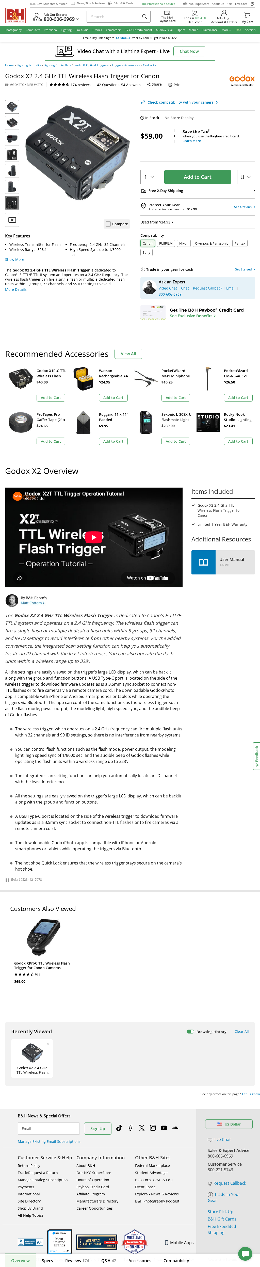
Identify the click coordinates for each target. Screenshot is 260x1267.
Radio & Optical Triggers (91, 65)
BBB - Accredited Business (30, 1242)
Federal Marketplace (152, 1165)
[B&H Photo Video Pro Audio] (17, 15)
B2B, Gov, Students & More (48, 4)
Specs (47, 1260)
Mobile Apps (182, 1242)
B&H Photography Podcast (157, 1201)
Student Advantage (151, 1172)
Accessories (139, 1260)
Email (26, 1128)
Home (9, 65)
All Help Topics (30, 1215)
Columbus (123, 38)
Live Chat (241, 4)
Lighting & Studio (29, 65)
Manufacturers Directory (97, 1201)
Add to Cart (198, 176)
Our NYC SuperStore (93, 1172)
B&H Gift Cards (222, 1219)
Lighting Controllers (57, 65)
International (29, 1194)
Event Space (145, 1186)
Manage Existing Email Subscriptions (49, 1141)
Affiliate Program (90, 1194)
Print (178, 84)
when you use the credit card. (211, 136)
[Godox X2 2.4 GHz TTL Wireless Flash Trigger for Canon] (77, 153)
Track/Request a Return (38, 1172)
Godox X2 (149, 65)
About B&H (85, 1165)
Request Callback (230, 1183)
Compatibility (176, 1260)
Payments (26, 1186)
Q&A (108, 1260)
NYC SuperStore (199, 4)
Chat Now (189, 51)
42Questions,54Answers (119, 84)
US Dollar (233, 1124)
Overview (20, 1260)
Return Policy (29, 1165)
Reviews (77, 1260)
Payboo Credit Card (92, 1186)
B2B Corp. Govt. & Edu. (154, 1179)
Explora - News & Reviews (157, 1194)
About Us (218, 4)
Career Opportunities (94, 1208)
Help (229, 4)
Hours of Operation (92, 1179)
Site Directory (29, 1201)
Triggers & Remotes (126, 65)
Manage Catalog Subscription (43, 1179)
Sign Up (97, 1128)
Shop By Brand (30, 1208)
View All (128, 354)
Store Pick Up (220, 1211)
